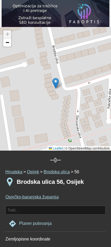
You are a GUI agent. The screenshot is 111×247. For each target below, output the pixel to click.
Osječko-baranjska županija (32, 197)
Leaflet (57, 148)
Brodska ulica (57, 172)
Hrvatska (13, 172)
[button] (7, 34)
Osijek (33, 172)
